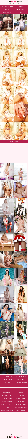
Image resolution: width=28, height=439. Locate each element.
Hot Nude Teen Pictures (7, 404)
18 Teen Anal (21, 9)
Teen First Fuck (7, 379)
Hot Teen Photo (7, 407)
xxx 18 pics (7, 9)
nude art (21, 395)
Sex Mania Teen (21, 376)
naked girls (21, 401)
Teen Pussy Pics (7, 401)
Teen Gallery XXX (21, 398)
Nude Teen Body (7, 398)
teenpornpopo (7, 12)
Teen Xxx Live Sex (14, 141)
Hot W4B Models (7, 376)
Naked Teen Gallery (21, 383)
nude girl (7, 383)
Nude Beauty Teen (7, 395)
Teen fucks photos (7, 411)
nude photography (7, 6)
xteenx (21, 12)
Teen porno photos (21, 407)
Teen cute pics (21, 411)
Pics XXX (21, 6)
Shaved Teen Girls (21, 379)
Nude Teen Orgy (21, 404)
